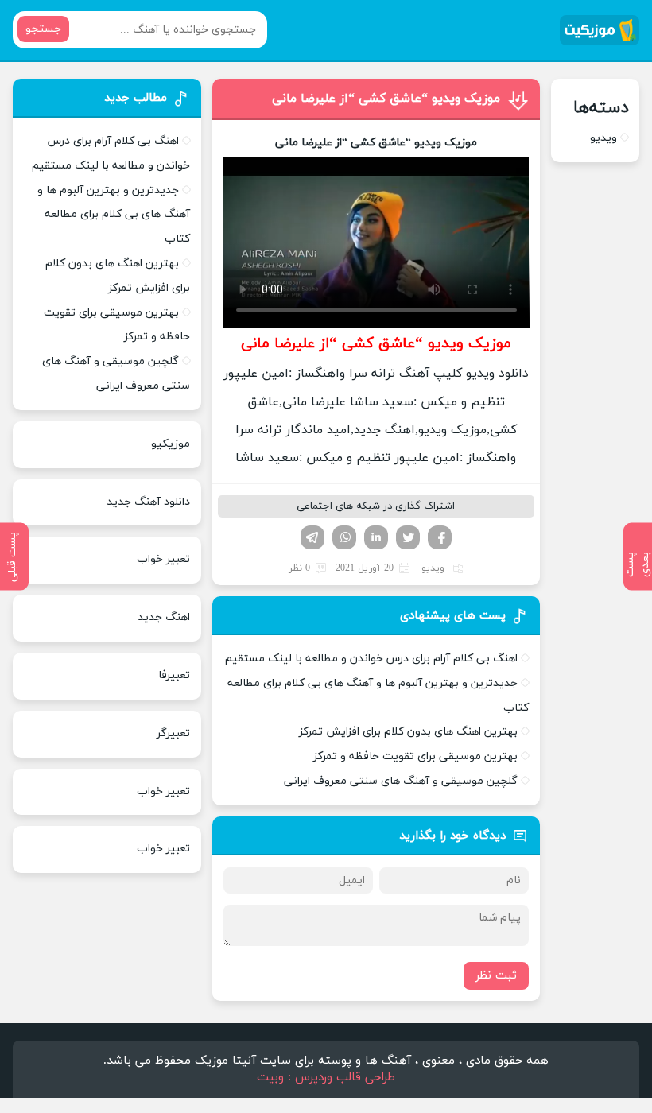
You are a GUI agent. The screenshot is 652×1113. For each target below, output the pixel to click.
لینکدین (376, 537)
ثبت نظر (496, 976)
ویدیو (432, 568)
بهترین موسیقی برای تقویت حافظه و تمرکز (415, 756)
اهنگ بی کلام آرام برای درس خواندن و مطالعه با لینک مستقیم (371, 658)
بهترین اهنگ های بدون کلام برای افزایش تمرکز (408, 731)
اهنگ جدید (164, 617)
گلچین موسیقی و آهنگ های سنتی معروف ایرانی (401, 781)
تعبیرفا (174, 675)
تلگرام (312, 537)
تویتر (408, 537)
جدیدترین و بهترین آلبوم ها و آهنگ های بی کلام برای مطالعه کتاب (113, 215)
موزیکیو (170, 444)
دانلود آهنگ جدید (148, 502)
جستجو (43, 29)
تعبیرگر (173, 733)
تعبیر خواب (163, 559)
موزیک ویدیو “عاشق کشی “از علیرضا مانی (386, 98)
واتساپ (344, 537)
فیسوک (440, 537)
